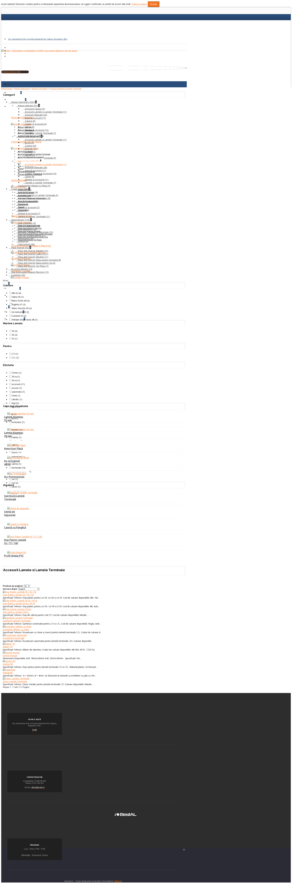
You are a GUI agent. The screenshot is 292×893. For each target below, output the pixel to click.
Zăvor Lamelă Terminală (15, 681)
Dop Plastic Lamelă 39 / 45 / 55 (18, 594)
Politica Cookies (139, 4)
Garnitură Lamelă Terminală (14, 497)
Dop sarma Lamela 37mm (16, 612)
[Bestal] (125, 814)
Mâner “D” (8, 646)
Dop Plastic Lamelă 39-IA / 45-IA (19, 603)
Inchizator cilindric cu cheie (16, 629)
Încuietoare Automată (13, 638)
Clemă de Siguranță (9, 513)
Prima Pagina (6, 88)
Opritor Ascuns (10, 655)
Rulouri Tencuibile (40, 88)
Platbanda (8, 672)
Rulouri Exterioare (22, 88)
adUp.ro (118, 881)
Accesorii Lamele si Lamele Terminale (65, 88)
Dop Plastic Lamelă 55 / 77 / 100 (15, 541)
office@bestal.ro (38, 787)
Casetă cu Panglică (15, 527)
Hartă (34, 730)
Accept (153, 4)
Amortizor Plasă (13, 448)
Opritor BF (8, 664)
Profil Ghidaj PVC (14, 555)
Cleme (21, 168)
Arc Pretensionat (14, 476)
